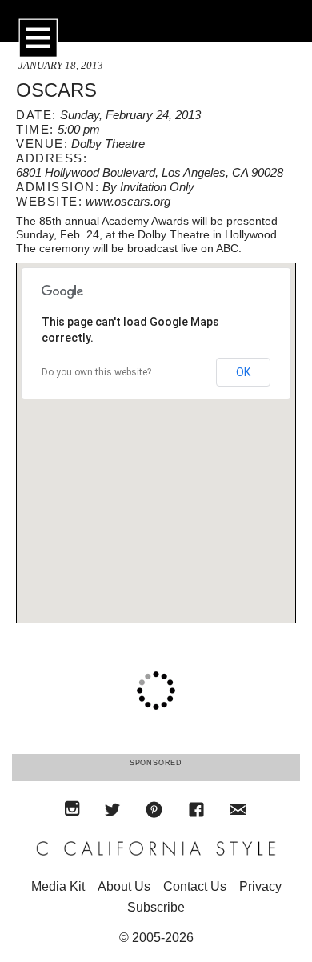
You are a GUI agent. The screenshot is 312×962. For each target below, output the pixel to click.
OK (243, 372)
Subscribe (156, 907)
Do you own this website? (96, 372)
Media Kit (58, 886)
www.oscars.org (128, 201)
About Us (124, 886)
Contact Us (194, 886)
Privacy (260, 886)
